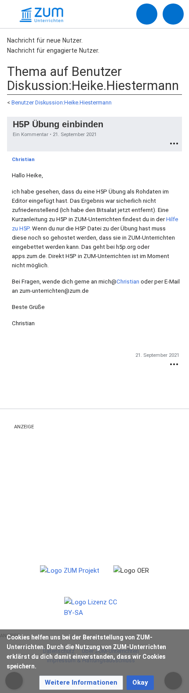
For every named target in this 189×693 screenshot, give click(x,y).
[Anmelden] (146, 14)
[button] (81, 682)
